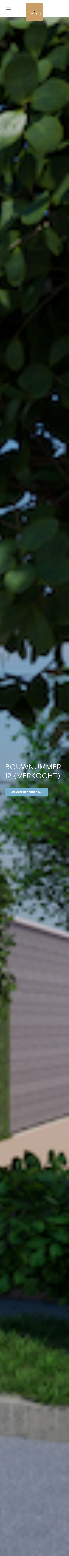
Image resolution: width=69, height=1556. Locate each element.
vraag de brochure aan (27, 792)
